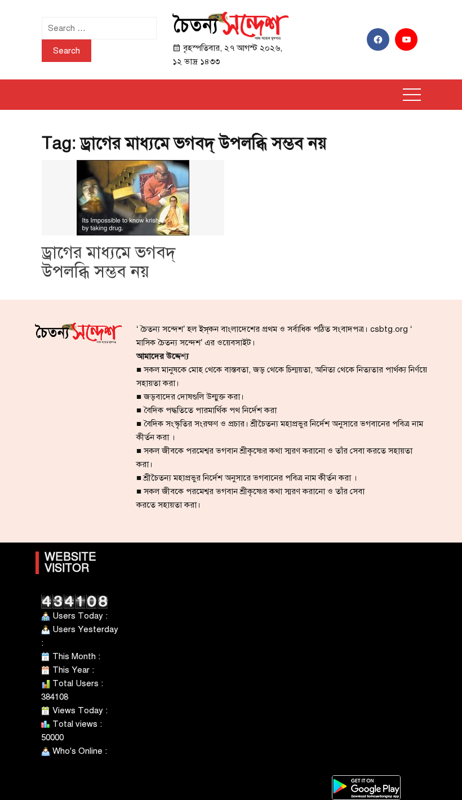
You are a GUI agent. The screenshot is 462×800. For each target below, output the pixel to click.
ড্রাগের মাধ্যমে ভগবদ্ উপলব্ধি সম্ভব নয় (109, 262)
